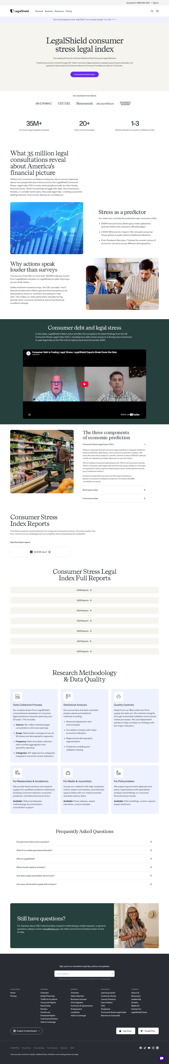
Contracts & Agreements (82, 1006)
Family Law (45, 1012)
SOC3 (72, 1048)
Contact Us (136, 1009)
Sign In (156, 3)
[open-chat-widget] (161, 1058)
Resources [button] (59, 11)
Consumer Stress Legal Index (113, 1012)
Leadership (136, 999)
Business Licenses (79, 999)
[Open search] (152, 11)
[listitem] (114, 463)
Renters (44, 1009)
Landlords (75, 1012)
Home (12, 993)
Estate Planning (48, 996)
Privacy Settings (39, 1048)
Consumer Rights (48, 1002)
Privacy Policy (106, 979)
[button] (26, 1031)
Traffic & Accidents (49, 999)
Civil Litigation (77, 1002)
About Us (135, 993)
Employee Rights (48, 1015)
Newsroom (136, 996)
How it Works (106, 1002)
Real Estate (46, 1006)
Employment (76, 1009)
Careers (134, 1002)
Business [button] (49, 11)
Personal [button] (39, 11)
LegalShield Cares (139, 1012)
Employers (105, 1009)
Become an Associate (110, 1015)
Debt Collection (77, 996)
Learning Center (108, 993)
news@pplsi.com (51, 929)
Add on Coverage (48, 1022)
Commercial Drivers (49, 1019)
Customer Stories (108, 996)
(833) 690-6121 (143, 3)
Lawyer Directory (108, 999)
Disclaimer (64, 1048)
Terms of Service (52, 1048)
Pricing (69, 11)
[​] (140, 1047)
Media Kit (135, 1006)
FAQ (103, 1006)
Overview (45, 993)
